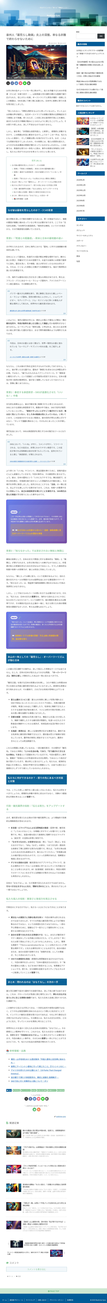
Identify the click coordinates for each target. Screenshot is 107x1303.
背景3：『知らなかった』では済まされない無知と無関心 (35, 178)
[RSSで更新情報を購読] (39, 1109)
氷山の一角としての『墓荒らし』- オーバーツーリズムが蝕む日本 (36, 182)
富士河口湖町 (42, 1090)
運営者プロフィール (16, 1300)
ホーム (4, 1300)
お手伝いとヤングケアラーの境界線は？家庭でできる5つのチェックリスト (90, 53)
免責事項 (70, 1300)
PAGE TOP (54, 1291)
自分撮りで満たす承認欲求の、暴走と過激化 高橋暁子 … (35, 1077)
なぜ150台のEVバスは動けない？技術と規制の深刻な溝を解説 (89, 91)
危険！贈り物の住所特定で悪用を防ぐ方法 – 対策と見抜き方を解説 (89, 74)
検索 (77, 32)
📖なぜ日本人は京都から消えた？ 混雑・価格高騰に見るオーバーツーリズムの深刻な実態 (36, 532)
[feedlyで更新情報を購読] (34, 1109)
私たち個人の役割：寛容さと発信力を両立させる (32, 192)
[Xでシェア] (8, 83)
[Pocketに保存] (20, 83)
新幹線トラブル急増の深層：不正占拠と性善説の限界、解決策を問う (35, 637)
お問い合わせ (42, 1300)
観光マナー (53, 1090)
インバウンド (26, 1090)
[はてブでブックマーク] (16, 83)
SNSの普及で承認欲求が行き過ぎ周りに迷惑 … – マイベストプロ (29, 461)
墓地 (34, 1090)
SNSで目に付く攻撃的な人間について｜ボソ (29, 1081)
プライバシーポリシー (57, 1300)
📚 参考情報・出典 (21, 199)
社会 (10, 1090)
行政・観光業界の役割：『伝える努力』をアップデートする (36, 188)
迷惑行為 (61, 1090)
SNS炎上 (17, 1090)
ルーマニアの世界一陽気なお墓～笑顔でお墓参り (25, 357)
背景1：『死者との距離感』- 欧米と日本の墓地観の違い (34, 168)
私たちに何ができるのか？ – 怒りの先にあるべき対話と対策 (34, 185)
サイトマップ (30, 1300)
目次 (33, 160)
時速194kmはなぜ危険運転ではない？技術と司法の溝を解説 (89, 83)
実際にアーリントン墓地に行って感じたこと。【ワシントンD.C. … (38, 1066)
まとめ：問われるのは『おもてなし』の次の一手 (30, 195)
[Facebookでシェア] (12, 83)
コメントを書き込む (36, 1269)
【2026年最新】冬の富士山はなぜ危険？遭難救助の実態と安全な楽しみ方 (90, 64)
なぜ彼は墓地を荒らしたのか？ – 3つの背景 (28, 165)
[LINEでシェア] (25, 83)
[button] (29, 83)
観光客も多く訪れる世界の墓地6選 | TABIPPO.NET (25, 311)
